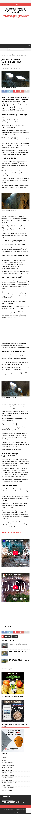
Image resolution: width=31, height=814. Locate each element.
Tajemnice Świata (16, 68)
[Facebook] (14, 4)
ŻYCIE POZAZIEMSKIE (7, 790)
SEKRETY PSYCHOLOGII (7, 777)
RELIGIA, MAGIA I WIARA (8, 775)
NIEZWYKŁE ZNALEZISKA (8, 770)
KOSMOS (4, 760)
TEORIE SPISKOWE (6, 785)
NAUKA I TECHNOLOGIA (8, 765)
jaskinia (15, 636)
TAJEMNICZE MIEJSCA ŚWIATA (9, 782)
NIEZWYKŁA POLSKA (7, 767)
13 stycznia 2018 (6, 68)
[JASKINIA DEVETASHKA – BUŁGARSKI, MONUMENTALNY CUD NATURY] (5, 653)
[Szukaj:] (15, 49)
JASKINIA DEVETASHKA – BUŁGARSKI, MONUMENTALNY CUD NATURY (18, 652)
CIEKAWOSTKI (5, 757)
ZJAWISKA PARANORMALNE (8, 787)
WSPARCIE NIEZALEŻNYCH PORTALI (12, 532)
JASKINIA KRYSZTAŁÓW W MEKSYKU (18, 644)
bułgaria (7, 636)
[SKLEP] (17, 4)
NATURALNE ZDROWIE (7, 762)
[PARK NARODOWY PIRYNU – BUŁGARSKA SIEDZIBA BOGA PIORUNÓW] (5, 661)
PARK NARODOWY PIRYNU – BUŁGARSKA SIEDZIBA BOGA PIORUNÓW (19, 660)
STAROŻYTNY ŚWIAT (7, 780)
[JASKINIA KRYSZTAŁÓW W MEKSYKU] (5, 645)
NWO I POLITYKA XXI (7, 772)
